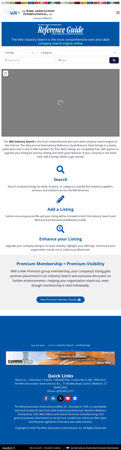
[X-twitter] (60, 398)
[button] (118, 12)
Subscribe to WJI (82, 380)
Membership (62, 380)
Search (60, 179)
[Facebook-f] (46, 398)
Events (48, 380)
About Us (21, 380)
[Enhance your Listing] (60, 229)
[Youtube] (68, 398)
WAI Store (100, 380)
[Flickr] (75, 398)
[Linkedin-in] (53, 398)
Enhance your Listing (60, 239)
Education (35, 380)
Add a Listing (60, 209)
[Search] (60, 169)
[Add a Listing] (60, 199)
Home (51, 345)
